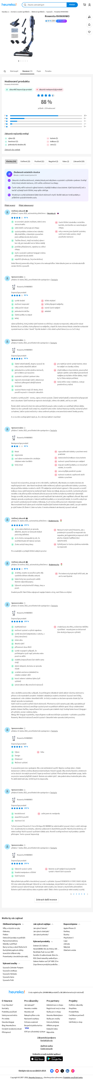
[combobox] (44, 4)
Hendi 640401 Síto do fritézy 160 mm (46, 949)
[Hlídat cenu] (89, 24)
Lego (65, 941)
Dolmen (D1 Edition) (40, 946)
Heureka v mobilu (30, 1008)
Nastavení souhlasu (31, 1019)
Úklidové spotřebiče (37, 12)
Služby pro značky (53, 1019)
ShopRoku (73, 1008)
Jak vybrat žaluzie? (40, 928)
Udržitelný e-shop (75, 1022)
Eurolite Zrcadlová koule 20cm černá (46, 955)
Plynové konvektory (10, 941)
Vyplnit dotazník (46, 1049)
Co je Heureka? (7, 1005)
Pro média (5, 1019)
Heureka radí (29, 1012)
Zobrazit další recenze (46, 899)
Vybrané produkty (41, 941)
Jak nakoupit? (29, 1005)
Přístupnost (6, 1032)
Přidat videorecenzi (26, 205)
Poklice (5, 935)
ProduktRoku (74, 1012)
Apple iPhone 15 (70, 928)
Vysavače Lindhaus (10, 971)
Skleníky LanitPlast (10, 944)
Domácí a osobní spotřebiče (20, 12)
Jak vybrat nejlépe (41, 924)
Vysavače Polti (8, 980)
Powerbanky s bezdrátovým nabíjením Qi (16, 956)
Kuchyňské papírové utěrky (13, 950)
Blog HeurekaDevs (9, 1025)
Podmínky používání (9, 1012)
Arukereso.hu (53, 521)
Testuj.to (54, 279)
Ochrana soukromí (31, 1022)
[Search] (5, 71)
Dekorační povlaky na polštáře (14, 938)
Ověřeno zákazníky (76, 1005)
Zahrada (67, 944)
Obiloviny (6, 931)
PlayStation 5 (69, 938)
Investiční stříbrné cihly (11, 953)
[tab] (14, 71)
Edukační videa (52, 1029)
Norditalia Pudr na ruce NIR (43, 952)
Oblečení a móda (70, 950)
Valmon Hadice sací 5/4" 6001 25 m (45, 961)
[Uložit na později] (89, 32)
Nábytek (67, 947)
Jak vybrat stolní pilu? (41, 931)
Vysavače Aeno (8, 977)
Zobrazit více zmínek (12, 150)
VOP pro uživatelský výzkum (34, 1031)
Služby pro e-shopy (53, 1012)
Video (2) (65, 161)
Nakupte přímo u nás (32, 1015)
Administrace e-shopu (54, 1005)
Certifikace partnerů (76, 1015)
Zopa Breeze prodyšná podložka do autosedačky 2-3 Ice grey (46, 964)
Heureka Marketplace (54, 1015)
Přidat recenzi (10, 205)
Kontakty (5, 1008)
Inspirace (72, 1019)
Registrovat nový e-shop (55, 1008)
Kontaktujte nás (46, 1040)
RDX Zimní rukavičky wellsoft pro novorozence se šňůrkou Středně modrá (46, 958)
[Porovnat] (89, 17)
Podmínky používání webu (73, 1077)
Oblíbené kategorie (12, 924)
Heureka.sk (51, 213)
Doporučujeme (70, 924)
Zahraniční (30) (78, 161)
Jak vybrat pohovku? (41, 935)
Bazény (66, 935)
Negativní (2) (53, 161)
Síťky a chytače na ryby (11, 928)
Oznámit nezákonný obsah (12, 1029)
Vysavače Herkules (10, 974)
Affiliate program (52, 1025)
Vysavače (49, 12)
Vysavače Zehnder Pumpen (13, 968)
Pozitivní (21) (39, 161)
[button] (14, 71)
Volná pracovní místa (9, 1015)
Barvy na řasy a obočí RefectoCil (15, 947)
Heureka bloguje (8, 1022)
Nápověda (50, 1032)
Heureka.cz (5, 12)
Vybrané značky (10, 963)
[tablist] (35, 71)
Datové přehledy (52, 1022)
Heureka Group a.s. (36, 1077)
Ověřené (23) (25, 161)
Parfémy (67, 931)
